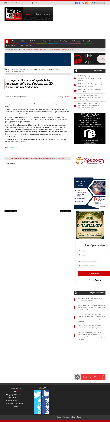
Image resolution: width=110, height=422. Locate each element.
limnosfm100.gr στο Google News (31, 158)
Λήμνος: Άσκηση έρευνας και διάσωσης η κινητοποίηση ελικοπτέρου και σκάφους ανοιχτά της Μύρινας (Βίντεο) (89, 106)
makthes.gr (13, 147)
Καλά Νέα (42, 41)
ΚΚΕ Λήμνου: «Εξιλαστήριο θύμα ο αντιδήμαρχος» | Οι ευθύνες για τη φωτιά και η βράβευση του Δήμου (91, 98)
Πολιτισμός (76, 41)
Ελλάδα (24, 41)
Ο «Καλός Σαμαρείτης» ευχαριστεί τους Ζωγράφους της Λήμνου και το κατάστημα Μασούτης (90, 78)
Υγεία (21, 45)
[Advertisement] (83, 22)
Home (8, 41)
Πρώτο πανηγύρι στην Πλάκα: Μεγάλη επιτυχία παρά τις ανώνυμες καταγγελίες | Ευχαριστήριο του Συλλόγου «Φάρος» (91, 308)
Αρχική (15, 49)
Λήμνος (14, 41)
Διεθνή (32, 41)
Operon (79, 417)
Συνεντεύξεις (10, 45)
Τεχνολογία (64, 41)
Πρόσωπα (53, 41)
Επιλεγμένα (87, 41)
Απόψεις (29, 45)
